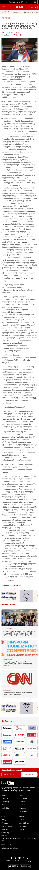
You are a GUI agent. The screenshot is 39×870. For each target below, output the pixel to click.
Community (5, 832)
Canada (4, 816)
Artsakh (22, 805)
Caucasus (5, 823)
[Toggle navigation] (4, 7)
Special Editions (7, 826)
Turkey (4, 820)
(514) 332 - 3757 (7, 844)
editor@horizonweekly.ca (10, 848)
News (21, 795)
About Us (5, 798)
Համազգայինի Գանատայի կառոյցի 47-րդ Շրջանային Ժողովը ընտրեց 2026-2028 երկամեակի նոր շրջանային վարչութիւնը (19, 633)
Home (4, 795)
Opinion (22, 816)
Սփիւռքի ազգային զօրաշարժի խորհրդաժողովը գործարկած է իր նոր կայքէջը (18, 663)
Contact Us (5, 808)
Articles (22, 820)
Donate (31, 7)
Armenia (22, 802)
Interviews (23, 826)
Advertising (5, 802)
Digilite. (31, 861)
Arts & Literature (25, 823)
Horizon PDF (6, 829)
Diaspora (23, 808)
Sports (22, 829)
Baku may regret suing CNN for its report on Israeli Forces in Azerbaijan (18, 693)
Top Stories (23, 798)
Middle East (23, 811)
